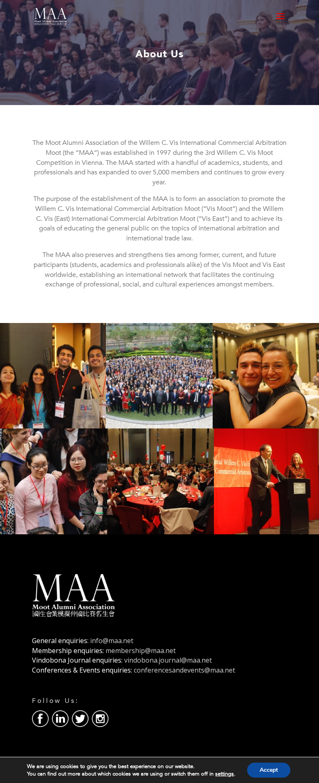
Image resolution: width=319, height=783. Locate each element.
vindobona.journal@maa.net (168, 660)
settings (224, 774)
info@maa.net (111, 640)
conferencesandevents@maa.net (184, 670)
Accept (269, 770)
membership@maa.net (141, 650)
